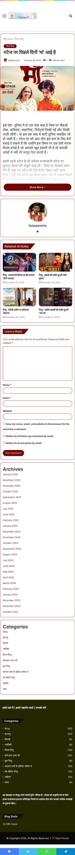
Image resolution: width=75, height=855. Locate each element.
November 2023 (11, 606)
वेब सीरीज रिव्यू (9, 677)
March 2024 (9, 583)
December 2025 (11, 480)
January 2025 (10, 525)
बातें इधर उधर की (10, 660)
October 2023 (10, 611)
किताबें (5, 643)
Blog (5, 631)
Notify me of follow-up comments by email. (30, 436)
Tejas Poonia (62, 838)
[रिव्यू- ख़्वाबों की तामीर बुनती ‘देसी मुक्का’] (55, 262)
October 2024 (10, 543)
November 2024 (11, 537)
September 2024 (12, 548)
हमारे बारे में (8, 707)
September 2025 (12, 497)
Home (9, 38)
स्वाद (5, 689)
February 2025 (11, 520)
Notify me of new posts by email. (24, 443)
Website (7, 411)
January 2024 (10, 594)
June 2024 (8, 566)
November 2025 (11, 485)
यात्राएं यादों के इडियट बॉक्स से (15, 671)
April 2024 (8, 577)
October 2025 (10, 491)
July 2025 (8, 508)
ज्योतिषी (6, 648)
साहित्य (5, 683)
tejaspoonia (14, 60)
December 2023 (11, 600)
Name (7, 385)
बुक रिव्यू (6, 666)
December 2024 (11, 531)
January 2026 (10, 474)
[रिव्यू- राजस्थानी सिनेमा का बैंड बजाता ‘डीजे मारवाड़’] (19, 262)
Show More (37, 187)
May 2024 (8, 571)
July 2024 (8, 560)
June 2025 (8, 514)
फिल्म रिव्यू (19, 38)
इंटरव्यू (5, 637)
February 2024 (11, 588)
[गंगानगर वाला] (23, 15)
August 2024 (10, 554)
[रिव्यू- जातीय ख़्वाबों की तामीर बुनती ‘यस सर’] (55, 297)
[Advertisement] (51, 13)
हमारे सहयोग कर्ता (25, 707)
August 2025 (10, 503)
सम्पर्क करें (41, 707)
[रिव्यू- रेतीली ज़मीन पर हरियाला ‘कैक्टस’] (19, 297)
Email (7, 398)
